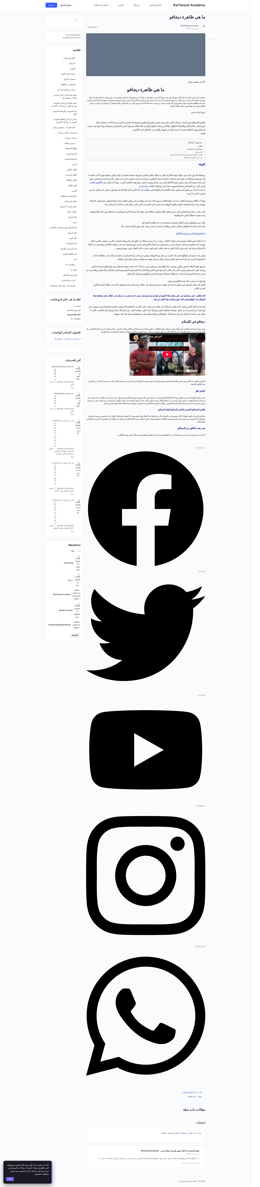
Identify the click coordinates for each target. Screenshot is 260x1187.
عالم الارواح (72, 233)
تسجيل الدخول (66, 5)
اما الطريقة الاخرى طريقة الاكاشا (190, 233)
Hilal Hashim (59, 393)
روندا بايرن (144, 186)
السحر (74, 164)
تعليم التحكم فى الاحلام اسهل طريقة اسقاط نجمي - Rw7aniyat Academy (170, 1151)
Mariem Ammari (65, 610)
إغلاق (10, 1179)
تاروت (74, 222)
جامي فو (199, 152)
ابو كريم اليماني (67, 420)
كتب (75, 259)
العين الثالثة (72, 185)
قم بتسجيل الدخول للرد (190, 1163)
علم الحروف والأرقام (68, 248)
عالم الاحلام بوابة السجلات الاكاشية (63, 227)
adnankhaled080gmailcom (59, 625)
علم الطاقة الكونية (189, 1092)
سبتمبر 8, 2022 (192, 28)
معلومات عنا (75, 318)
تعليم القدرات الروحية (68, 206)
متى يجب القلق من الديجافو (193, 157)
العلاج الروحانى (71, 175)
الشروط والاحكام (70, 275)
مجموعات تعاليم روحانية (67, 132)
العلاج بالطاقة (71, 180)
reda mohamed (58, 366)
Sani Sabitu (68, 563)
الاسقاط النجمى (70, 159)
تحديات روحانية (71, 138)
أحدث (79, 551)
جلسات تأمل (72, 212)
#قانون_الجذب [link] (95, 182)
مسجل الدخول (180, 1133)
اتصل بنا (74, 270)
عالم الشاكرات (71, 243)
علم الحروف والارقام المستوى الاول (65, 112)
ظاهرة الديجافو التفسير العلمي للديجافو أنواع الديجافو (186, 155)
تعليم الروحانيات (70, 201)
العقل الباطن (72, 169)
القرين (74, 190)
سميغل (70, 580)
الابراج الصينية (71, 154)
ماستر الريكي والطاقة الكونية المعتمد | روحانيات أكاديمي (65, 120)
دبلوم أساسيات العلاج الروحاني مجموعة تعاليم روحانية (61, 451)
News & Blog (71, 148)
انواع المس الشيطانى (68, 196)
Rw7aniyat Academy (189, 5)
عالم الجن (73, 238)
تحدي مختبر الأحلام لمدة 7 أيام (61, 489)
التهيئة (200, 146)
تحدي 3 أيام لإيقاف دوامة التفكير (61, 526)
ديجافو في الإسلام (194, 149)
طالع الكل (75, 635)
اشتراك (51, 5)
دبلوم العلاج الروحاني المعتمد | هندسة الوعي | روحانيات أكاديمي (64, 104)
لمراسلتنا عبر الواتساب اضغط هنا (67, 339)
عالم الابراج (72, 217)
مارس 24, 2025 (192, 1154)
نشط (72, 551)
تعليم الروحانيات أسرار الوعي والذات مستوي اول (65, 96)
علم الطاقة (191, 1096)
